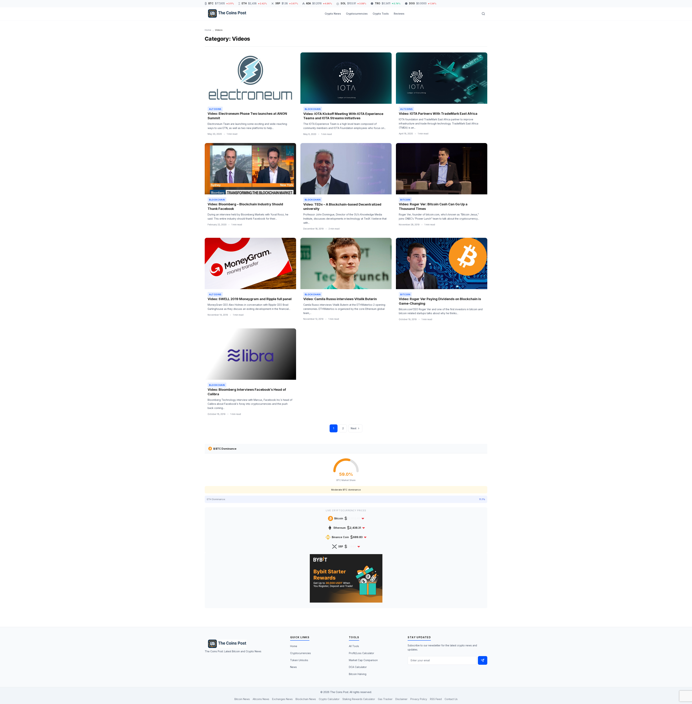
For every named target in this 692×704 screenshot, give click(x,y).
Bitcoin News (242, 699)
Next (353, 428)
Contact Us (451, 699)
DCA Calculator (358, 667)
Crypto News (333, 13)
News (293, 667)
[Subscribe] (482, 660)
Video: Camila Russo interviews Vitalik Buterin (340, 299)
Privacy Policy (418, 699)
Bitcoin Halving (357, 674)
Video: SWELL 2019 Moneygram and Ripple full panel (250, 299)
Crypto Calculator (329, 699)
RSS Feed (436, 699)
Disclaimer (401, 699)
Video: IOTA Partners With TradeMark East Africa (438, 113)
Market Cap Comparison (363, 660)
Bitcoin (405, 199)
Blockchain (313, 109)
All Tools (354, 646)
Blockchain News (306, 699)
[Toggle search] (483, 14)
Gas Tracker (385, 699)
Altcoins (215, 109)
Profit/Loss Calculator (361, 653)
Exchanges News (282, 699)
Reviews (399, 13)
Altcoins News (261, 699)
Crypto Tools (381, 13)
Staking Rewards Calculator (358, 699)
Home (293, 646)
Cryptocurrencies (357, 13)
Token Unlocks (299, 660)
